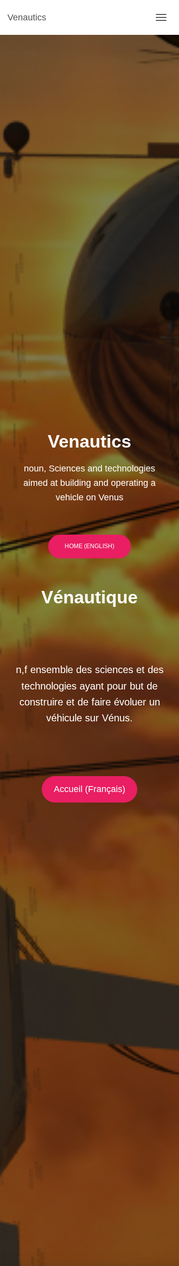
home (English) (89, 546)
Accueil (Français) (89, 789)
